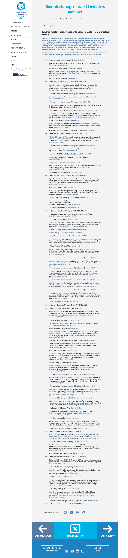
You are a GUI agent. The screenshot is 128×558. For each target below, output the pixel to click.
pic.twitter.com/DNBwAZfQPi (91, 438)
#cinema (93, 115)
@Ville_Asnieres (76, 287)
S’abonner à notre (52, 549)
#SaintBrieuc (96, 140)
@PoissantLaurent (87, 393)
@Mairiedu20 (69, 421)
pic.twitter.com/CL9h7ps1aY (62, 127)
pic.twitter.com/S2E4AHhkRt (70, 194)
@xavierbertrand (61, 436)
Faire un (97, 549)
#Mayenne (73, 239)
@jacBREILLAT (93, 275)
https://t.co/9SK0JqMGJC (56, 325)
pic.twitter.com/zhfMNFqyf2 (60, 276)
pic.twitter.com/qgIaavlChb (56, 75)
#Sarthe (75, 117)
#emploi (62, 125)
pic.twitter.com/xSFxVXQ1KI (62, 265)
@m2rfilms (79, 425)
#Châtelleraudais (85, 332)
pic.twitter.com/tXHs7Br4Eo (84, 405)
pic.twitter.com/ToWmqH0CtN (90, 425)
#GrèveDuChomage (58, 421)
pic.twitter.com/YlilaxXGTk (70, 151)
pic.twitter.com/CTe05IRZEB (72, 474)
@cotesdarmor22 (63, 496)
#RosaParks (53, 312)
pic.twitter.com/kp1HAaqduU (64, 485)
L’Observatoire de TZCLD (18, 48)
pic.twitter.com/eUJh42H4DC (65, 359)
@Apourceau (52, 436)
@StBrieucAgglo (53, 496)
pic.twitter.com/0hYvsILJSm (92, 243)
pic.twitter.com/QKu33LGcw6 (57, 371)
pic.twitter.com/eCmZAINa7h (74, 233)
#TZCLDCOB (66, 460)
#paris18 (60, 357)
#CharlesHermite (95, 354)
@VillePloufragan (66, 137)
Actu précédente (43, 536)
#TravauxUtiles (86, 273)
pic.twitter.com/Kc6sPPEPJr (88, 287)
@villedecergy (53, 90)
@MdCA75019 (84, 315)
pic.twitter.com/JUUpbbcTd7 (56, 184)
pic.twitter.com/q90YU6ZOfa (57, 317)
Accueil (44, 19)
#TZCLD (98, 72)
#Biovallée (93, 124)
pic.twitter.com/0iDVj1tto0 (56, 383)
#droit (74, 391)
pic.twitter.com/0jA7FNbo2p (56, 142)
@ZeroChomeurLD (90, 72)
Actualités (14, 39)
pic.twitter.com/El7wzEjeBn (60, 298)
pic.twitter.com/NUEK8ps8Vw (72, 107)
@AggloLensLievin (71, 436)
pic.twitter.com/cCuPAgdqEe (57, 169)
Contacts (13, 69)
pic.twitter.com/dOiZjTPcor (64, 90)
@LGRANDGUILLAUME (55, 395)
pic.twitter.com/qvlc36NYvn (72, 204)
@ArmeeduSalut (90, 421)
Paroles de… (15, 61)
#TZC (55, 226)
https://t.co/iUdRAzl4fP (56, 159)
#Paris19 (51, 315)
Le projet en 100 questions (19, 52)
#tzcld (75, 157)
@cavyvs (51, 265)
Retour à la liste (75, 536)
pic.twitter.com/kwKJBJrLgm (79, 226)
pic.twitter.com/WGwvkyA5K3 (68, 216)
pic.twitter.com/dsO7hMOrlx (57, 337)
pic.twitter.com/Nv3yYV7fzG (69, 395)
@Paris (78, 315)
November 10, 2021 (74, 489)
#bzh (74, 496)
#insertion (57, 315)
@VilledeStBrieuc (55, 137)
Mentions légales (20, 69)
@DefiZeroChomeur (54, 139)
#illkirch (51, 149)
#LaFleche (52, 115)
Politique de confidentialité (21, 70)
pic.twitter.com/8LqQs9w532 (86, 117)
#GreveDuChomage (65, 72)
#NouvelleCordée (89, 367)
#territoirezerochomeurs (64, 226)
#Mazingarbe (52, 251)
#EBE (93, 335)
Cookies (28, 69)
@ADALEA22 (91, 496)
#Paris (98, 313)
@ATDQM (85, 496)
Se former (14, 31)
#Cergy (64, 85)
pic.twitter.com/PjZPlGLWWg (57, 497)
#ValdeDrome (84, 124)
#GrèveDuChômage (54, 191)
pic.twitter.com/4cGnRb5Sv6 (57, 463)
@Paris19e (91, 315)
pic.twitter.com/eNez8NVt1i (70, 325)
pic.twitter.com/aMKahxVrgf (70, 347)
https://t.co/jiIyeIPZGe (64, 415)
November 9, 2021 (82, 68)
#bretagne (79, 496)
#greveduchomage (80, 97)
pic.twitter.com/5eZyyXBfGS (57, 254)
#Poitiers (84, 105)
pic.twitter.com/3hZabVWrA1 (57, 99)
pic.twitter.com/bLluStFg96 (60, 65)
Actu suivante (108, 536)
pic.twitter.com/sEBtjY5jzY (56, 450)
